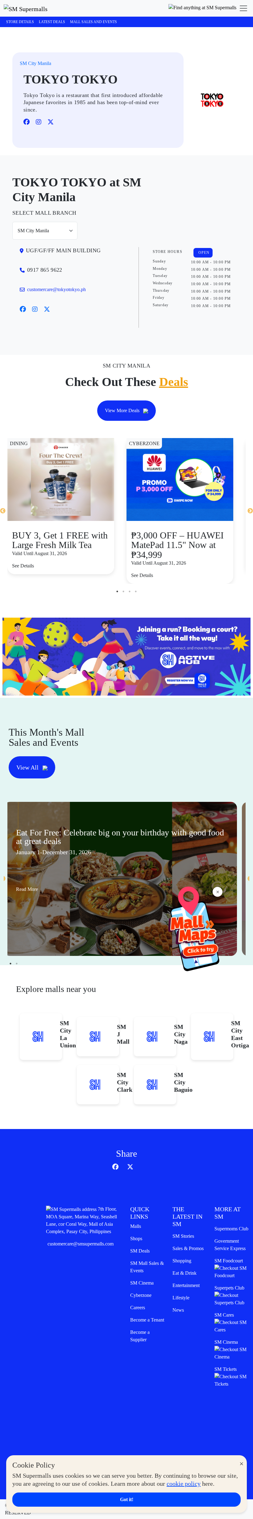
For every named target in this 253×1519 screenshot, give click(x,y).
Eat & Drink (184, 1273)
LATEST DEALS (52, 22)
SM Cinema (142, 1282)
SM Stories (183, 1236)
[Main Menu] (243, 8)
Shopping (181, 1260)
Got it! (126, 1499)
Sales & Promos (188, 1248)
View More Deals (123, 410)
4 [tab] (136, 591)
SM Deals (140, 1250)
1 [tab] (117, 591)
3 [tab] (129, 591)
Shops (136, 1238)
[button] (202, 8)
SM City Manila (35, 63)
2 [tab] (123, 591)
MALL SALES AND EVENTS (93, 22)
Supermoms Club (231, 1228)
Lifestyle (180, 1297)
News (178, 1310)
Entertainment (186, 1285)
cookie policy (184, 1483)
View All (28, 767)
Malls (135, 1226)
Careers (137, 1307)
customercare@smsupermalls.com (81, 1243)
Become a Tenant (147, 1319)
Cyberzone (140, 1295)
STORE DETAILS (20, 22)
